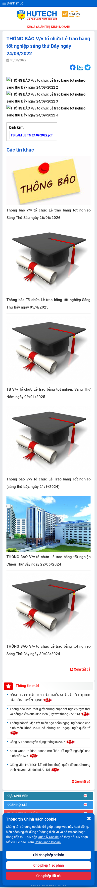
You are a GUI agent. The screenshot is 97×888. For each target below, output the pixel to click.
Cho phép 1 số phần (48, 865)
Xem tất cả (82, 669)
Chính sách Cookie (48, 842)
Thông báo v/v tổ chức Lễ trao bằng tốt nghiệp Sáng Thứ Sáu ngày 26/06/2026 (48, 214)
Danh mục (14, 3)
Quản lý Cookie (48, 837)
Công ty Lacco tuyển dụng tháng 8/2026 (38, 742)
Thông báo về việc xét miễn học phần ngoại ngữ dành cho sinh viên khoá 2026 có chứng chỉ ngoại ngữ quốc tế (50, 725)
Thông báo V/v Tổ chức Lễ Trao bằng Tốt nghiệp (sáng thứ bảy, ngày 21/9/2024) (48, 483)
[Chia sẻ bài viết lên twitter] (87, 67)
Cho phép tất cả (48, 876)
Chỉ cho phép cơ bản (48, 855)
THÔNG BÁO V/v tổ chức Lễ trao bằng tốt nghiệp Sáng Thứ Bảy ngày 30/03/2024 (48, 650)
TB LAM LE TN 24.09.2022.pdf (32, 135)
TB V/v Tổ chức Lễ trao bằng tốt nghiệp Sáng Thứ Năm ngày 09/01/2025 (48, 393)
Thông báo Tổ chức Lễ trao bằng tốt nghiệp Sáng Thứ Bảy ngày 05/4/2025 (48, 304)
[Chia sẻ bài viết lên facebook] (72, 67)
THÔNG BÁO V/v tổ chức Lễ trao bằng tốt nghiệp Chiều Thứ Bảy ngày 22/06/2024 (48, 561)
